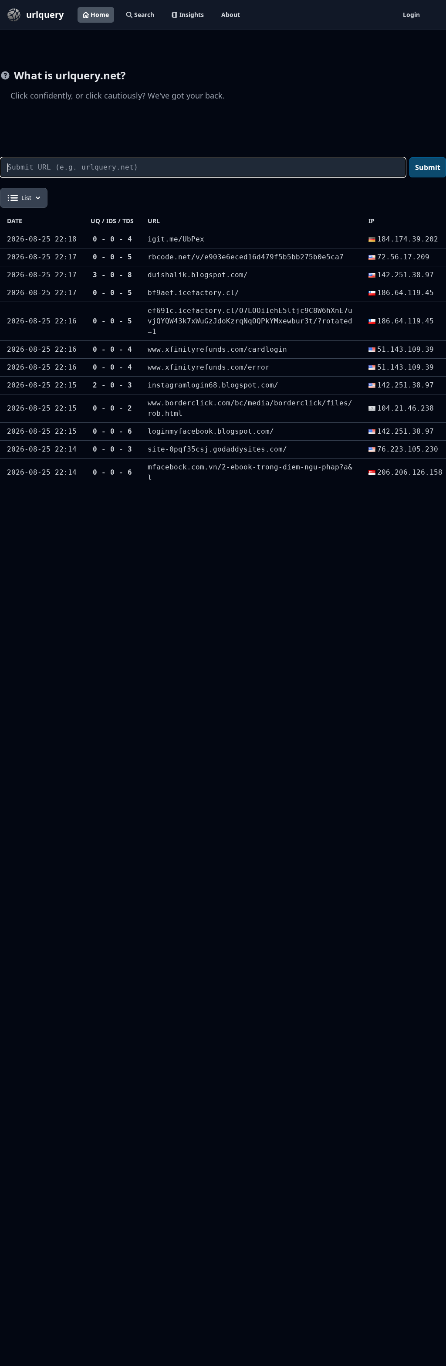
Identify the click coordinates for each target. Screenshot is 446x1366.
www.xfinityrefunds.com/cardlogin (217, 349)
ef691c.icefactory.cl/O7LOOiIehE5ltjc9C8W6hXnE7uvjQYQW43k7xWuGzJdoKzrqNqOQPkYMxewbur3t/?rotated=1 (250, 321)
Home (100, 14)
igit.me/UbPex (176, 239)
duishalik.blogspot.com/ (198, 275)
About (230, 14)
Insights (191, 14)
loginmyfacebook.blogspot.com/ (211, 431)
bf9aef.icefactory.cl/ (193, 293)
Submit (427, 167)
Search (144, 14)
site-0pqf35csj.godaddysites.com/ (217, 449)
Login (411, 14)
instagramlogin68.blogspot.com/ (213, 385)
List (26, 198)
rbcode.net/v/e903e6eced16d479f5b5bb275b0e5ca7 (246, 257)
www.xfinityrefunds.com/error (209, 367)
